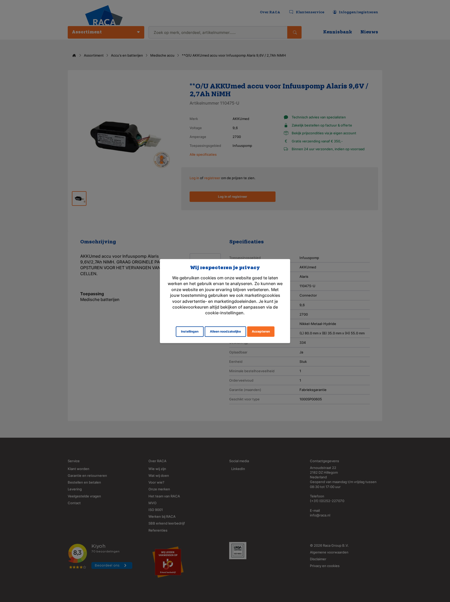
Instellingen (189, 331)
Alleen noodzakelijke (225, 331)
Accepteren (261, 331)
